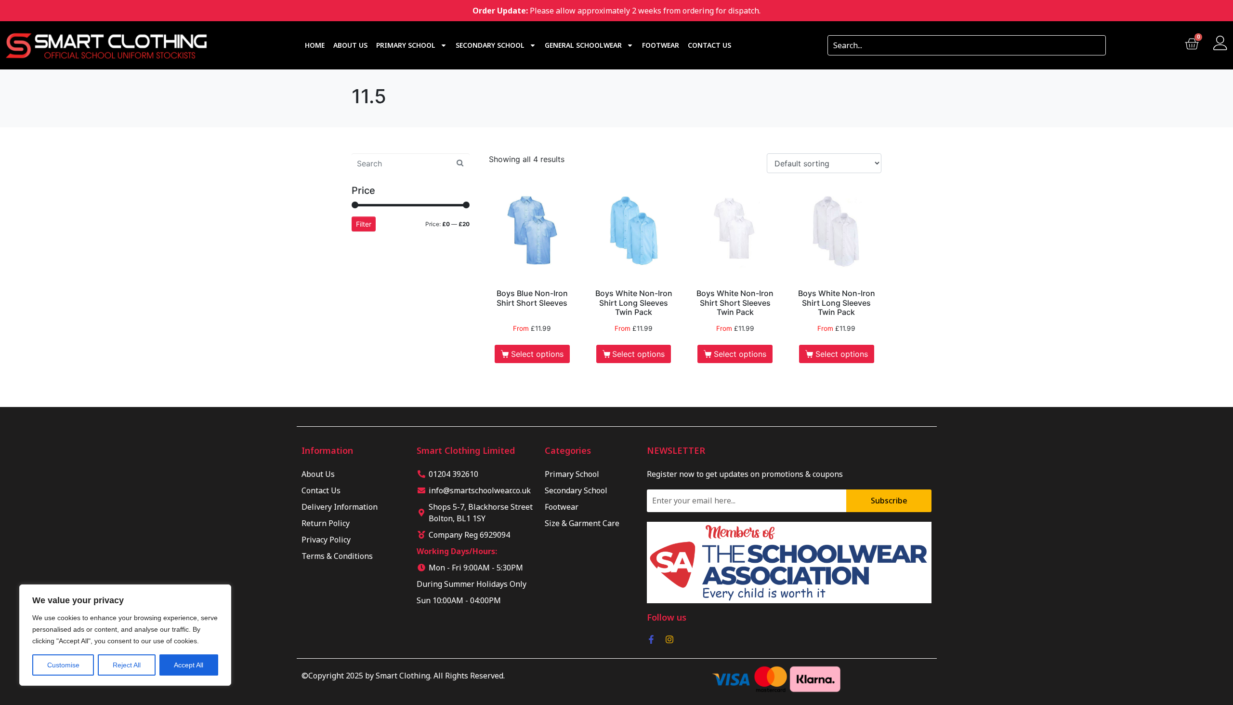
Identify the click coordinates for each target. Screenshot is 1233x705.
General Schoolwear (583, 45)
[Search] (1095, 45)
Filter (363, 224)
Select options (537, 354)
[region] (125, 635)
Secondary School (490, 45)
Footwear (660, 45)
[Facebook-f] (651, 639)
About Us (350, 45)
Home (315, 45)
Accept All (188, 665)
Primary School (405, 45)
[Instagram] (669, 639)
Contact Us (709, 45)
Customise (63, 665)
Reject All (127, 665)
